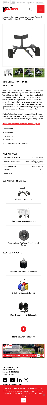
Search (30, 9)
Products (6, 17)
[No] (44, 395)
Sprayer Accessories (19, 17)
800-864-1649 (16, 384)
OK (23, 400)
